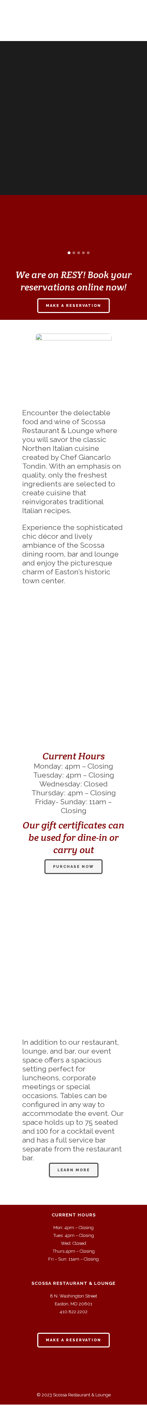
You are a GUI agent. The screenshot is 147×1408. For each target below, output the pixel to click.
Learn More (73, 1170)
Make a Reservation (73, 305)
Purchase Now (73, 866)
